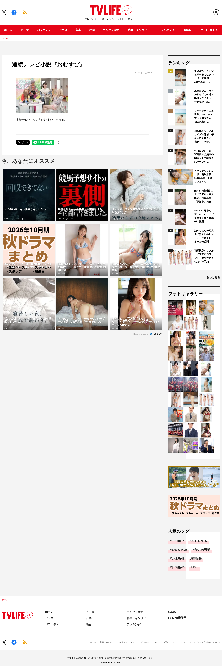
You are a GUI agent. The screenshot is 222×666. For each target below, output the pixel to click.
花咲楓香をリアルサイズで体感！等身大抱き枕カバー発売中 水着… (204, 136)
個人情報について (127, 642)
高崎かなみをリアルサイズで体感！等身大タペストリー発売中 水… (204, 96)
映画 (92, 29)
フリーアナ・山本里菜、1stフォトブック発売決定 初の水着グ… (204, 116)
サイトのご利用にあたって (101, 642)
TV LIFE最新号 (208, 29)
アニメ (63, 29)
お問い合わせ (169, 642)
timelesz (178, 541)
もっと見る (213, 277)
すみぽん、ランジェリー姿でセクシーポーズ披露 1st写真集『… (204, 76)
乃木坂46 (178, 558)
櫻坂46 (197, 558)
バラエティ (44, 29)
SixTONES (199, 541)
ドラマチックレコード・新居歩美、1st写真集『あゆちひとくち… (204, 176)
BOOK (187, 29)
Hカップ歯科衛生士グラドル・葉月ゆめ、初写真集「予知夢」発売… (204, 196)
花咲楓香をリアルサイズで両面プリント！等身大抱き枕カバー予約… (204, 256)
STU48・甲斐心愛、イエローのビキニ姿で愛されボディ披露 (204, 216)
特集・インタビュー (140, 29)
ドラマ (24, 29)
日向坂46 (178, 567)
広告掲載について (149, 642)
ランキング (168, 29)
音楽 (78, 29)
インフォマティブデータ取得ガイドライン (200, 642)
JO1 (195, 567)
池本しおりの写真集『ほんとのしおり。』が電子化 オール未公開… (204, 236)
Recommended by (141, 334)
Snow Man (179, 549)
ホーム (8, 29)
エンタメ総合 (111, 29)
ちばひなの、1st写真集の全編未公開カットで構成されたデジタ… (204, 156)
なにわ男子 (202, 549)
